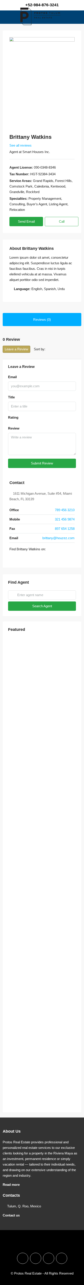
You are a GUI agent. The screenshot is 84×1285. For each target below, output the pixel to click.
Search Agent (42, 606)
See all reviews (20, 145)
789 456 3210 (65, 510)
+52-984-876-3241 (42, 5)
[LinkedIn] (24, 558)
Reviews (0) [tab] (42, 319)
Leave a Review (16, 349)
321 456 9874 (65, 519)
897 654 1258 (65, 529)
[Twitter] (18, 558)
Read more (11, 1184)
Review (13, 428)
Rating (13, 417)
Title (11, 397)
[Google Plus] (30, 558)
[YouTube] (36, 558)
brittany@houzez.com (58, 538)
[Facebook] (11, 558)
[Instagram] (35, 1258)
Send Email (26, 221)
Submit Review (42, 463)
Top (79, 1279)
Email (12, 377)
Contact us (11, 1215)
